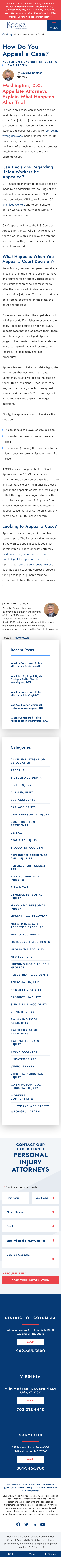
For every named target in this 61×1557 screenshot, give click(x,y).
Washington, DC (44, 6)
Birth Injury (21, 785)
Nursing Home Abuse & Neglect (30, 965)
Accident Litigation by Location (28, 761)
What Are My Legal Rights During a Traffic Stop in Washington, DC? (26, 679)
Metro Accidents (25, 934)
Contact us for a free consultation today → (30, 16)
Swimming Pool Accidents (24, 1021)
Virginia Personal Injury (27, 1075)
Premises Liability (26, 990)
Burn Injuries (22, 792)
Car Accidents (23, 807)
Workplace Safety (33, 1106)
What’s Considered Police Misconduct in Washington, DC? (30, 719)
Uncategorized (24, 1059)
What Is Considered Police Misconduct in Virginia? (26, 693)
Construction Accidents (23, 823)
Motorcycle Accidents (30, 942)
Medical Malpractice (29, 916)
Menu (54, 27)
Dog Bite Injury (24, 840)
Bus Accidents (23, 800)
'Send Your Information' (30, 1280)
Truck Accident (24, 1052)
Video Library (22, 1066)
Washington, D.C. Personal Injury (26, 1086)
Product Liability (26, 997)
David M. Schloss (31, 73)
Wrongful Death (25, 1111)
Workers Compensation (23, 1097)
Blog (9, 34)
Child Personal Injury (30, 814)
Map (30, 1342)
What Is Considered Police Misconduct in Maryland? (26, 664)
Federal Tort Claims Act (28, 867)
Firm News (19, 887)
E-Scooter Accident (28, 848)
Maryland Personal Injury (28, 907)
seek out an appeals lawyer (34, 564)
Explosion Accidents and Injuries (29, 856)
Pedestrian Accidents (30, 975)
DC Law (17, 833)
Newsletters (16, 65)
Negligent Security (27, 949)
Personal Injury (25, 982)
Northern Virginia (25, 6)
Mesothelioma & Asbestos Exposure (27, 925)
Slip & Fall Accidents (29, 1004)
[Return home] (3, 34)
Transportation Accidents (25, 1031)
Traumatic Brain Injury (25, 1042)
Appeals (17, 770)
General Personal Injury (26, 896)
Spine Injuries (23, 1012)
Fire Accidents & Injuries (25, 878)
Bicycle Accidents (26, 777)
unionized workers (13, 204)
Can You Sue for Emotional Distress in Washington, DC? (27, 706)
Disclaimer (39, 1487)
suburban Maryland (15, 9)
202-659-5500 (36, 1547)
